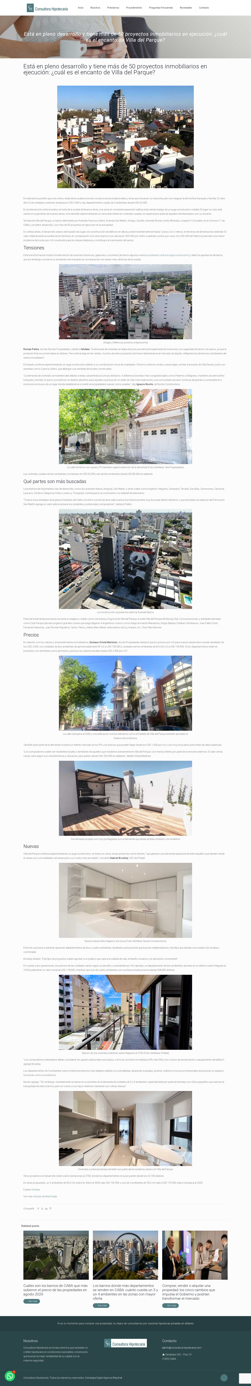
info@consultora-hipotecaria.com (183, 1347)
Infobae (36, 1189)
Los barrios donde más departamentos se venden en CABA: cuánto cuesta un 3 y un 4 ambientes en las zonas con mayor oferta (125, 1292)
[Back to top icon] (224, 1377)
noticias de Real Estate (45, 1196)
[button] (10, 1376)
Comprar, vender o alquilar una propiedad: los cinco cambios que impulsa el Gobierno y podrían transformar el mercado (188, 1292)
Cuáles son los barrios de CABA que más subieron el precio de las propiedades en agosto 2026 (55, 1290)
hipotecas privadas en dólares (176, 1323)
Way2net (117, 1377)
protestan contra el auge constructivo (168, 255)
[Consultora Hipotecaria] (48, 7)
